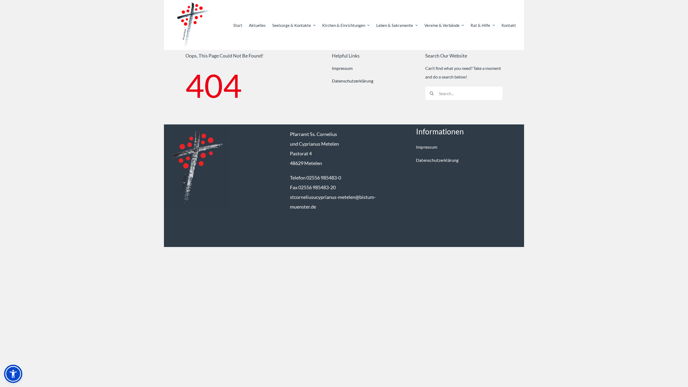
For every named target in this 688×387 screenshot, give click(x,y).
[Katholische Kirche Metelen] (196, 129)
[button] (13, 374)
